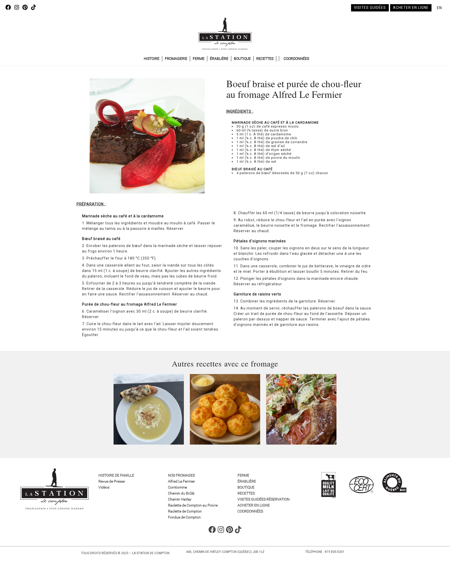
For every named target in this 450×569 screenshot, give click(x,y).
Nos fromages (181, 475)
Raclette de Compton (185, 511)
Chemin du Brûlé (181, 493)
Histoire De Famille (116, 475)
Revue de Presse (111, 481)
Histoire (151, 58)
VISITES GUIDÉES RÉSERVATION (264, 499)
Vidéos (103, 487)
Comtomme (177, 487)
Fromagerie (176, 58)
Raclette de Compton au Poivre (193, 505)
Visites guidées (370, 7)
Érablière (219, 58)
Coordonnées (296, 58)
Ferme (198, 58)
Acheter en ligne (411, 7)
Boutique (242, 58)
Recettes (264, 58)
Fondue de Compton (184, 517)
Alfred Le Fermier (181, 481)
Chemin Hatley (179, 499)
